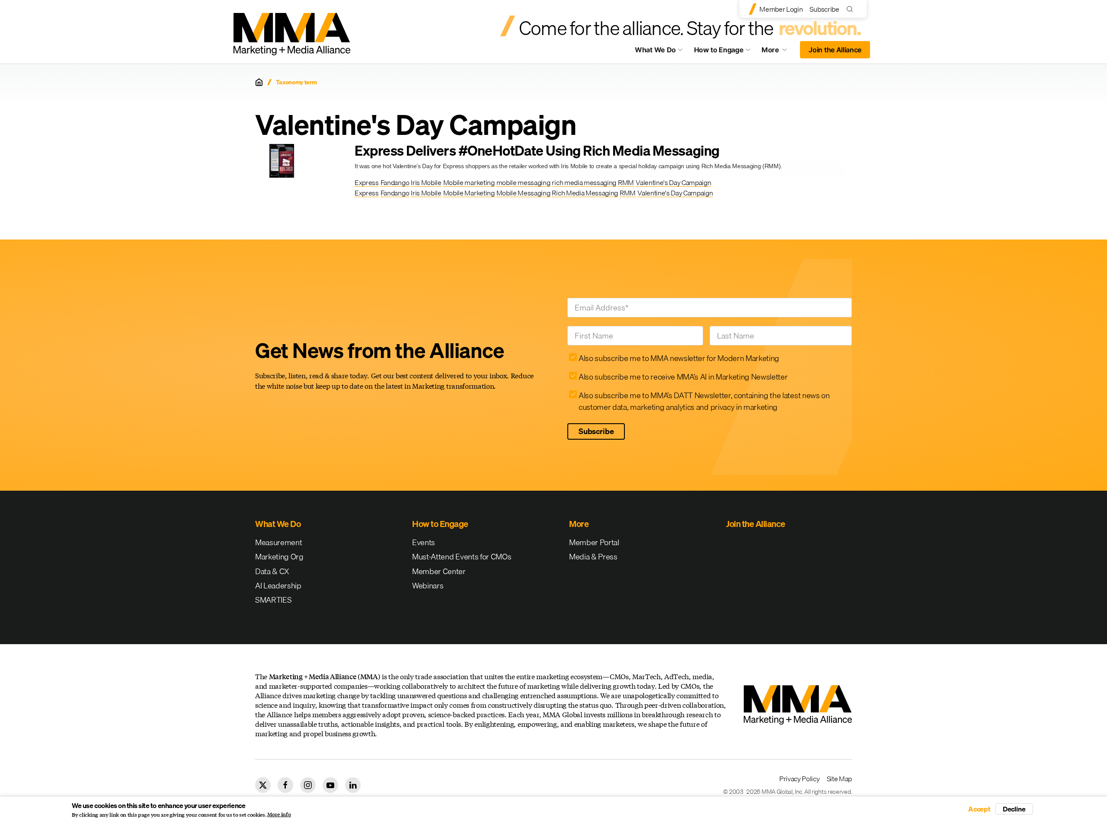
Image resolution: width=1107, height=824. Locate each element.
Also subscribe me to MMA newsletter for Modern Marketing (679, 358)
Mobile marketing (469, 182)
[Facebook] (285, 785)
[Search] (851, 8)
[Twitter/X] (263, 785)
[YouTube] (330, 785)
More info (279, 814)
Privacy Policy (799, 778)
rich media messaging (584, 182)
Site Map (839, 778)
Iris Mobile (426, 182)
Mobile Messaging (523, 192)
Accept (979, 808)
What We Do (655, 49)
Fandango (395, 182)
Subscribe (824, 9)
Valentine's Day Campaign (673, 182)
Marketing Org (279, 556)
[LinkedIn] (353, 785)
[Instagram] (308, 785)
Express (367, 182)
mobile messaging (523, 182)
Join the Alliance (835, 49)
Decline (1014, 808)
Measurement (278, 542)
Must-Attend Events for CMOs (461, 556)
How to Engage (719, 49)
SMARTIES (273, 600)
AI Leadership (278, 585)
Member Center (439, 571)
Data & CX (272, 571)
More (778, 51)
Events (423, 542)
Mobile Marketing (469, 192)
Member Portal (594, 542)
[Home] (259, 82)
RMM (626, 182)
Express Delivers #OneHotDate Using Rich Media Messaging (537, 151)
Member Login (781, 9)
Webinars (427, 585)
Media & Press (593, 556)
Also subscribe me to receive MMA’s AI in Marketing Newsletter (683, 376)
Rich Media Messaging (585, 192)
